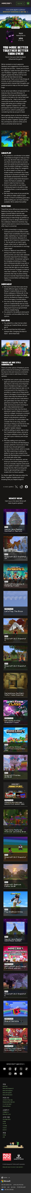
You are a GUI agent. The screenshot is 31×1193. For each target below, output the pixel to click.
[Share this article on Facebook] (26, 486)
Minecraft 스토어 (7, 1114)
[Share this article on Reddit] (21, 486)
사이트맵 (5, 1125)
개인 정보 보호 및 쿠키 (6, 1184)
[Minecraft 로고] (7, 3)
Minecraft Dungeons (7, 1090)
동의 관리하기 (20, 1167)
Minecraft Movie (7, 1106)
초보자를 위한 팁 (6, 1119)
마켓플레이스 (6, 1112)
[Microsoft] (5, 1181)
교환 (4, 1137)
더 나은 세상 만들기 (7, 1104)
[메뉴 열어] (28, 3)
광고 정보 (13, 1187)
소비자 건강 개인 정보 (18, 1184)
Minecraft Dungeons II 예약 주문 (14, 12)
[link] (4, 1069)
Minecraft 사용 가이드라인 (9, 1167)
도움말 (4, 1121)
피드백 (4, 1123)
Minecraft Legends (7, 1092)
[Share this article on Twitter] (16, 486)
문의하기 (5, 1130)
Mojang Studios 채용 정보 (9, 1102)
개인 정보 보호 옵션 (9, 1189)
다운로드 (5, 1127)
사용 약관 (3, 1187)
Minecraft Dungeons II (8, 1088)
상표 (8, 1187)
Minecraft (5, 1086)
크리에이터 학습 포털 (7, 1100)
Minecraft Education (7, 1095)
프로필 (4, 1135)
